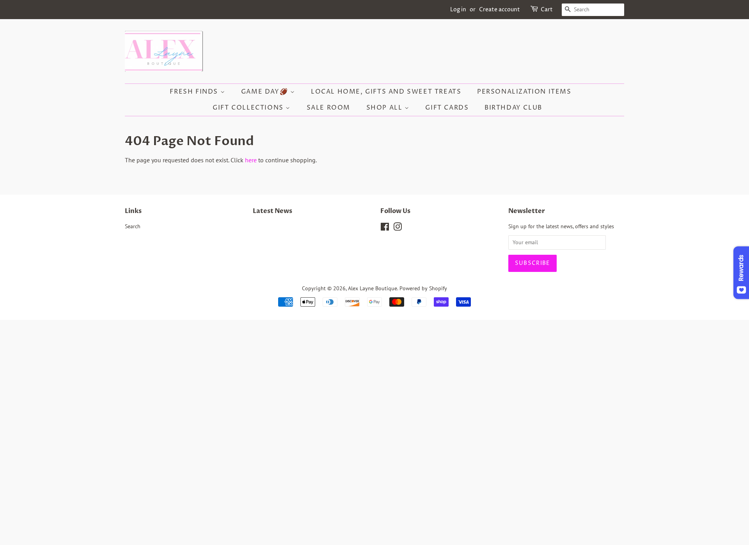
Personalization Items (524, 91)
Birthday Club (513, 107)
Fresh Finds (195, 91)
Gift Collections (249, 107)
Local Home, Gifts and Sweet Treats (386, 91)
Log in (458, 9)
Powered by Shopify (423, 288)
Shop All (385, 107)
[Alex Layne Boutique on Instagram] (397, 228)
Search (132, 226)
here (251, 160)
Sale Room (328, 107)
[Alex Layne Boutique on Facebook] (384, 228)
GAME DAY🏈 (265, 91)
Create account (499, 9)
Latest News (272, 211)
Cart (547, 9)
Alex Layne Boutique (372, 288)
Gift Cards (447, 107)
